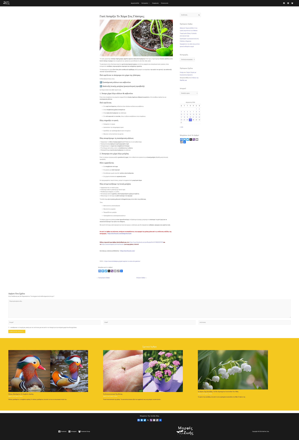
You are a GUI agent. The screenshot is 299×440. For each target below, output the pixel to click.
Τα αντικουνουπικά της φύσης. (113, 394)
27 (190, 120)
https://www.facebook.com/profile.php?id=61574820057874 (146, 242)
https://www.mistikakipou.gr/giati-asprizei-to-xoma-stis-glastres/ (122, 261)
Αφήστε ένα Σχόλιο (13, 396)
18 (184, 117)
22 (196, 117)
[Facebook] (284, 3)
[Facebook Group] (292, 3)
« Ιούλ (181, 127)
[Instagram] (288, 3)
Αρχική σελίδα (135, 3)
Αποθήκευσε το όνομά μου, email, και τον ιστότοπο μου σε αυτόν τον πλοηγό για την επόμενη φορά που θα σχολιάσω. (43, 327)
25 (184, 120)
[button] (149, 3)
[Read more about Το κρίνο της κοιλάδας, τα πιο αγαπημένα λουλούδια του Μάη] (233, 369)
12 (187, 114)
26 (187, 120)
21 (193, 117)
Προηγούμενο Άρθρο (103, 277)
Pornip (181, 72)
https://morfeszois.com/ (127, 251)
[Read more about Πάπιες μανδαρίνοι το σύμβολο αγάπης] (48, 371)
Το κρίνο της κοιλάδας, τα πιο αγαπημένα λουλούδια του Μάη (218, 391)
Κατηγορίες (144, 3)
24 (181, 120)
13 (190, 114)
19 (187, 117)
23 (199, 117)
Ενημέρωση (155, 3)
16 (199, 114)
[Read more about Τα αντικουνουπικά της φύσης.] (143, 371)
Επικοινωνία (164, 3)
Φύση (21, 396)
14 (193, 114)
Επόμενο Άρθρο (141, 277)
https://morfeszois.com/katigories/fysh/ (119, 233)
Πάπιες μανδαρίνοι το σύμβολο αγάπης (20, 394)
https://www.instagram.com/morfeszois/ (113, 244)
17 (181, 117)
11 (184, 114)
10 (181, 114)
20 (190, 117)
